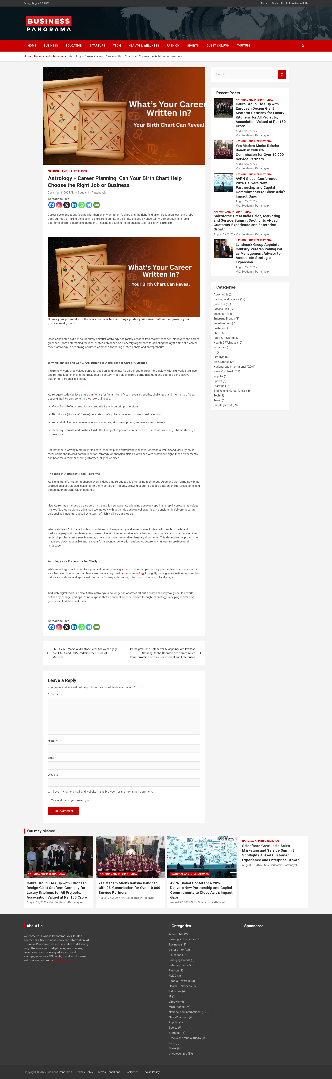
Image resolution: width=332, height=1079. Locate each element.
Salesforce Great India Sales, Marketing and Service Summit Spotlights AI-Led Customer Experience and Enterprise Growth (247, 222)
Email (52, 757)
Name (52, 741)
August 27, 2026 (246, 163)
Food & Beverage (224, 338)
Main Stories (221, 362)
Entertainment (222, 323)
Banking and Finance (226, 299)
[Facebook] (51, 205)
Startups (97, 45)
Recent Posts (228, 93)
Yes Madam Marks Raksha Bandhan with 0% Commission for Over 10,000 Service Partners (260, 152)
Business (51, 45)
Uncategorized (223, 405)
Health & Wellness (144, 45)
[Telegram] (89, 205)
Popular (218, 376)
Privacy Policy (84, 1072)
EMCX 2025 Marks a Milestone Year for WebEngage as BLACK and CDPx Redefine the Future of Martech (85, 653)
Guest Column (218, 45)
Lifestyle (219, 357)
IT (215, 352)
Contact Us (278, 3)
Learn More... (62, 960)
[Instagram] (59, 205)
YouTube (244, 45)
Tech (117, 45)
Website (53, 774)
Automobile (221, 294)
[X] (66, 205)
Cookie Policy (151, 1072)
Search (282, 74)
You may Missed (41, 831)
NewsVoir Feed (223, 371)
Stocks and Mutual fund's (230, 390)
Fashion (173, 45)
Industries (220, 347)
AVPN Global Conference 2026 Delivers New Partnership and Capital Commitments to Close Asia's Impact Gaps (260, 187)
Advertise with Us (298, 3)
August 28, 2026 (246, 131)
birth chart (95, 394)
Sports (193, 45)
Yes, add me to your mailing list (70, 800)
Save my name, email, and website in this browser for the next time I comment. (103, 791)
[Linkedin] (74, 205)
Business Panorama (59, 1072)
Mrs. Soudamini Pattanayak (89, 192)
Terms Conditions (109, 1072)
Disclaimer (131, 1072)
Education (74, 45)
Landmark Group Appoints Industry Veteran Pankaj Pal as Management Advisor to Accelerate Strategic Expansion (259, 253)
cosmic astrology (133, 573)
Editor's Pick (221, 309)
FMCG (217, 333)
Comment (55, 694)
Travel (217, 400)
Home (32, 45)
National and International (68, 171)
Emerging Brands (224, 318)
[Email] (96, 205)
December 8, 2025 (59, 192)
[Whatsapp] (81, 205)
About (264, 3)
